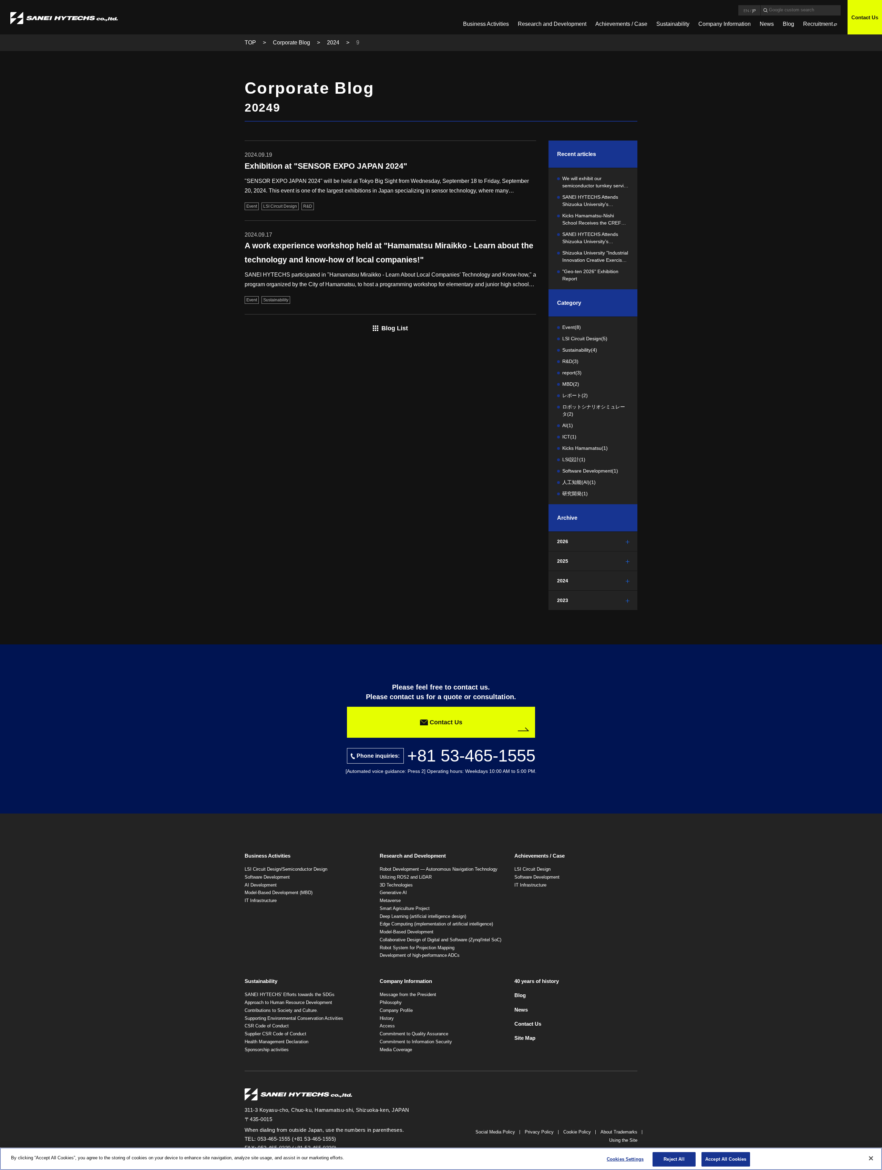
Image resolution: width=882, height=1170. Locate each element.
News (767, 24)
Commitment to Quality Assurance (414, 1033)
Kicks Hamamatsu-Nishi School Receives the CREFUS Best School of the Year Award (595, 220)
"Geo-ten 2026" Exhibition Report (590, 275)
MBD (570, 384)
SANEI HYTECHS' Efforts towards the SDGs (290, 994)
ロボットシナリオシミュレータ (593, 410)
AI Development (261, 885)
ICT (569, 436)
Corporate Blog (291, 42)
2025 (562, 561)
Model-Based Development (406, 931)
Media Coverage (396, 1049)
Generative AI (393, 892)
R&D (570, 361)
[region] (441, 1159)
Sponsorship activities (267, 1049)
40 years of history (536, 981)
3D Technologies (396, 885)
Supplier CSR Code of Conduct (275, 1033)
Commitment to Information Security (416, 1041)
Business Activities (486, 24)
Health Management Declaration (276, 1041)
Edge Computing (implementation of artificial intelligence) (436, 923)
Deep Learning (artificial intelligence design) (423, 916)
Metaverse (390, 900)
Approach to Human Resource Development (288, 1002)
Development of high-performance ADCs (420, 955)
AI (567, 425)
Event (571, 327)
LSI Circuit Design (584, 338)
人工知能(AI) (579, 482)
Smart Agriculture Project (405, 908)
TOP (250, 42)
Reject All (674, 1159)
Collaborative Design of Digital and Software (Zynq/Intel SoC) (440, 939)
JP (754, 10)
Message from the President (408, 994)
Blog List (394, 328)
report (572, 372)
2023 (562, 600)
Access (387, 1025)
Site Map (524, 1038)
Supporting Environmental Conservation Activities (294, 1018)
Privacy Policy (539, 1132)
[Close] (871, 1158)
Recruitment (818, 24)
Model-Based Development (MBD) (278, 892)
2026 (562, 541)
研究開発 (575, 493)
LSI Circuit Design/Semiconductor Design (286, 869)
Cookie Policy (577, 1132)
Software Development (590, 471)
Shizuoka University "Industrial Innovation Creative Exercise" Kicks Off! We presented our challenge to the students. (595, 257)
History (387, 1018)
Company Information (724, 24)
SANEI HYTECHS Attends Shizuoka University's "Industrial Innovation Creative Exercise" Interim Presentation (595, 201)
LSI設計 (573, 459)
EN (746, 10)
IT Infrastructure (261, 900)
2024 (333, 42)
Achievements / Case (621, 24)
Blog (788, 24)
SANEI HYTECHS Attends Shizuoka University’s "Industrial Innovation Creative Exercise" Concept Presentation (595, 238)
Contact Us (864, 17)
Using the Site (623, 1140)
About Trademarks (619, 1132)
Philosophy (391, 1002)
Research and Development (552, 24)
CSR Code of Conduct (267, 1025)
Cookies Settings (625, 1159)
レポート (575, 395)
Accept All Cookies (725, 1159)
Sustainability (672, 24)
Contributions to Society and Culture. (281, 1010)
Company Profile (396, 1010)
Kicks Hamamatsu (585, 448)
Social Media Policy (495, 1132)
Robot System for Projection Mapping (417, 947)
